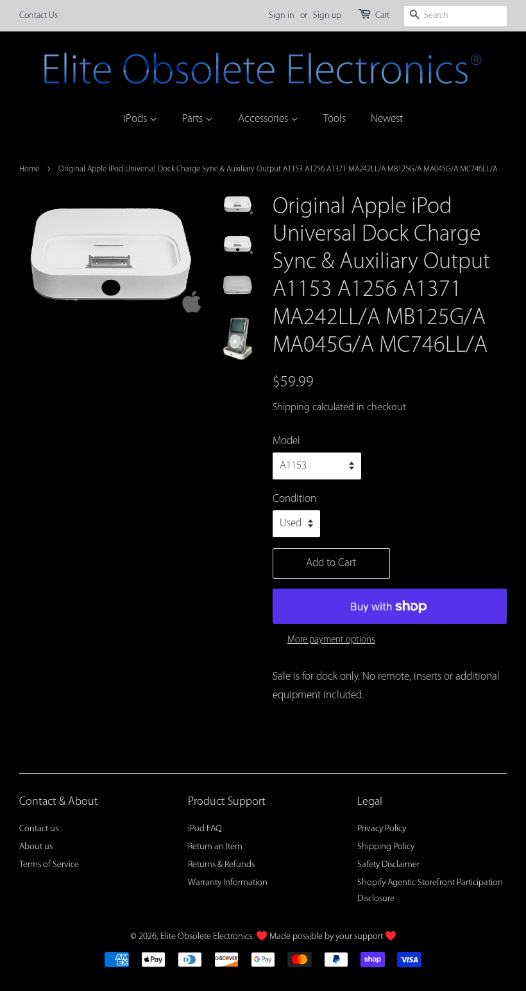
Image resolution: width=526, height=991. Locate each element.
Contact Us (38, 16)
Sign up (327, 16)
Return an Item (215, 847)
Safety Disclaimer (388, 865)
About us (36, 847)
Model (286, 441)
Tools (334, 119)
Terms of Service (49, 865)
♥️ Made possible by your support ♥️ (326, 937)
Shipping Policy (385, 847)
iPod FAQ (205, 829)
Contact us (38, 829)
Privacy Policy (381, 829)
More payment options (331, 640)
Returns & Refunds (221, 865)
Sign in (281, 16)
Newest (387, 119)
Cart (382, 16)
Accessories (264, 119)
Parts (193, 119)
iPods (136, 119)
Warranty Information (227, 883)
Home (29, 169)
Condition (294, 499)
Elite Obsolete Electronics (206, 937)
